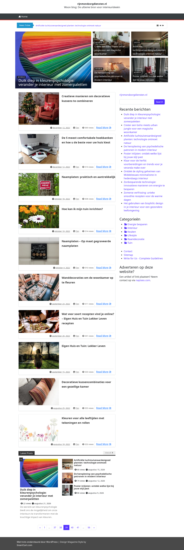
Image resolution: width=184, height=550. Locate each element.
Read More (104, 127)
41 (78, 527)
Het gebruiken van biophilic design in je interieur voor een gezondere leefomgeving (143, 207)
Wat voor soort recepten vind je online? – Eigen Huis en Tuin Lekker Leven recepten (88, 318)
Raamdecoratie (136, 239)
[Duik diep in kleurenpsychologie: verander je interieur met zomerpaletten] (53, 59)
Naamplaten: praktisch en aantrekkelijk (88, 177)
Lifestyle (137, 43)
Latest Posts (26, 453)
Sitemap (128, 254)
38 (60, 527)
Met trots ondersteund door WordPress (37, 541)
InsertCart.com (24, 545)
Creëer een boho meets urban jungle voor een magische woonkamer (109, 50)
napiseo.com (143, 280)
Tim (77, 127)
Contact (128, 251)
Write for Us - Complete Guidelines (143, 258)
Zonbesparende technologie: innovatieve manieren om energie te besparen (144, 185)
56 (89, 527)
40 (72, 527)
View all (108, 452)
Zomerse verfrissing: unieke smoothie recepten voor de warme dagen (143, 196)
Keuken (132, 231)
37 (55, 527)
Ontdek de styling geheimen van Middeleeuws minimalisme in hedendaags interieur (142, 175)
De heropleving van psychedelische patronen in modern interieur (66, 25)
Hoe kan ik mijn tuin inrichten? (82, 209)
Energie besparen (137, 224)
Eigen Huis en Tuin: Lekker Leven (83, 346)
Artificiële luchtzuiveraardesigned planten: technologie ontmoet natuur (149, 50)
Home (24, 16)
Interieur (21, 77)
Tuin (130, 242)
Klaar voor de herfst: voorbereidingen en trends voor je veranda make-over (143, 164)
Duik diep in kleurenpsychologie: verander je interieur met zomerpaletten (52, 82)
